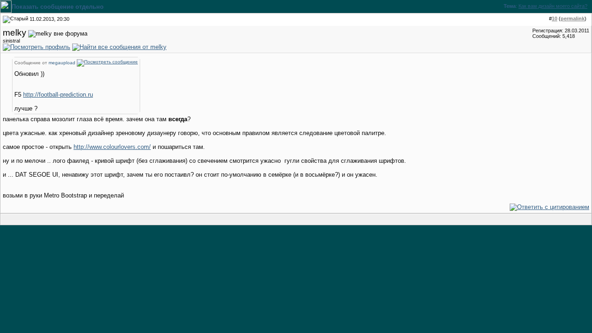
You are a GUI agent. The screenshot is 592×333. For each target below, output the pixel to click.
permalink (573, 18)
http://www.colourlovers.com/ (112, 146)
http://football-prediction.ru (58, 94)
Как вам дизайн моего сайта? (552, 6)
